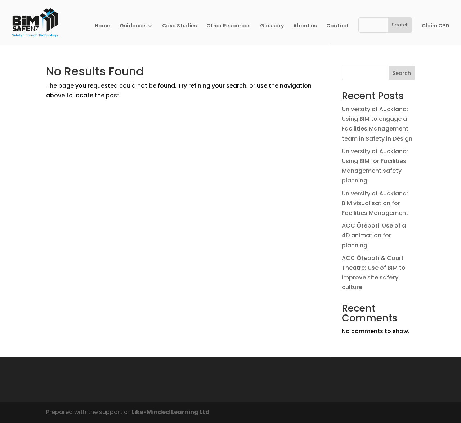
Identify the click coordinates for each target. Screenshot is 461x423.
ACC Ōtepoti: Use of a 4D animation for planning (374, 235)
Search (402, 73)
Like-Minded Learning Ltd (170, 412)
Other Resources (228, 26)
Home (102, 26)
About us (305, 26)
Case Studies (179, 26)
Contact (337, 26)
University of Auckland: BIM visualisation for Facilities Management (375, 203)
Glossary (272, 26)
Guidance (133, 26)
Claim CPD (435, 26)
